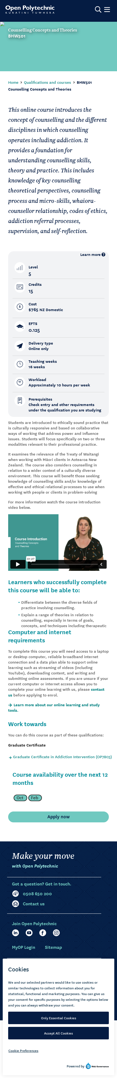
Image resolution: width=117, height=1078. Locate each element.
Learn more (90, 254)
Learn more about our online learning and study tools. (54, 707)
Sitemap (53, 946)
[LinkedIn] (15, 932)
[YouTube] (29, 932)
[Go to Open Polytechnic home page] (29, 9)
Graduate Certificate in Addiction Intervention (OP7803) (62, 756)
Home (13, 82)
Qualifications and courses (47, 82)
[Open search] (98, 9)
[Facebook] (42, 932)
